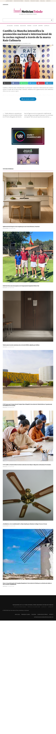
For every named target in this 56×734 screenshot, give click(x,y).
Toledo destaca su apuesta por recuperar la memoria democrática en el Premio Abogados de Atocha (12, 115)
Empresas (18, 43)
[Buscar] (51, 20)
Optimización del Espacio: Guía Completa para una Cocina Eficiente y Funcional (21, 226)
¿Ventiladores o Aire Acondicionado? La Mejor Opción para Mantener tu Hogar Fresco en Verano (25, 524)
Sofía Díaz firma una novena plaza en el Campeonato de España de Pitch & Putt (21, 285)
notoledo (12, 43)
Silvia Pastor (5, 228)
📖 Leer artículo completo (28, 99)
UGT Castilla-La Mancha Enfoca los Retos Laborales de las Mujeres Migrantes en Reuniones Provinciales (27, 464)
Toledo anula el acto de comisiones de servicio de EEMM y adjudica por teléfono (21, 345)
